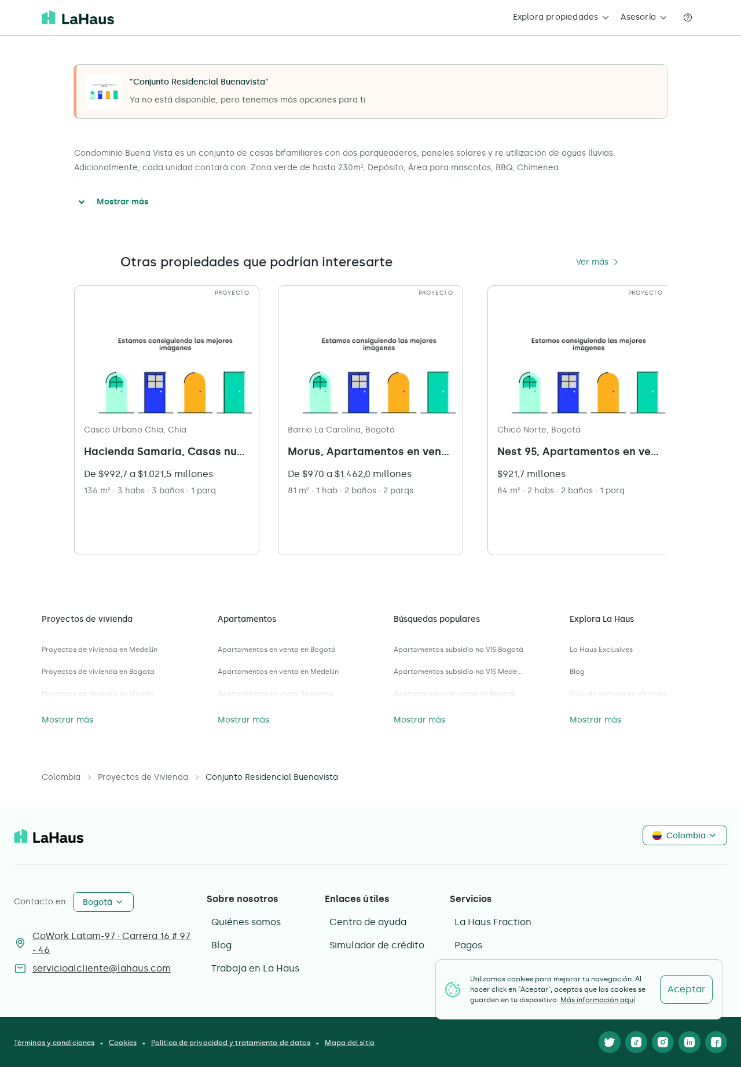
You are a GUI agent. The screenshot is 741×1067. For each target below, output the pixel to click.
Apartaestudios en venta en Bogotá (454, 694)
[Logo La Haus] (78, 17)
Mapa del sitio (349, 1043)
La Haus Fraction (492, 921)
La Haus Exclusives (601, 650)
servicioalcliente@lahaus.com (101, 968)
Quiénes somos (246, 921)
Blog (577, 672)
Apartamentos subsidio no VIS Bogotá (458, 650)
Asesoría (638, 17)
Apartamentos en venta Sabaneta (276, 694)
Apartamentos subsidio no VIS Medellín (458, 672)
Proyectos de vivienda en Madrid (98, 694)
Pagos (468, 945)
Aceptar (686, 989)
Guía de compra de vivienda (618, 694)
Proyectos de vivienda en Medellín (99, 650)
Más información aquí (597, 1000)
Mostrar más (122, 202)
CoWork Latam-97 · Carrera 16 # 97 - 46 (111, 942)
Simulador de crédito (376, 945)
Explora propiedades (556, 17)
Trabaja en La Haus (255, 968)
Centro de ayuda (367, 921)
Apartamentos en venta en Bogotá (277, 650)
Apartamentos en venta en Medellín (278, 672)
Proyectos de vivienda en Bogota (98, 672)
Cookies (123, 1043)
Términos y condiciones (54, 1043)
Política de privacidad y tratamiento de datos (231, 1043)
